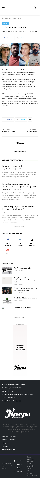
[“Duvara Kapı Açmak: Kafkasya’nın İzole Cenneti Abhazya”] (7, 290)
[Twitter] (14, 468)
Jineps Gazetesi (11, 31)
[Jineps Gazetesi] (3, 31)
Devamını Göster (19, 226)
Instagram (20, 464)
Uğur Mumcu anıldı (31, 131)
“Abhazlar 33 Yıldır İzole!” (22, 308)
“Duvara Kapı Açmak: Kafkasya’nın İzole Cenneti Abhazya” (18, 207)
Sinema (19, 19)
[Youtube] (14, 471)
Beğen (8, 239)
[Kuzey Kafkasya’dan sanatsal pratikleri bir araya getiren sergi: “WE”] (7, 280)
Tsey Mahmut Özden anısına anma (25, 298)
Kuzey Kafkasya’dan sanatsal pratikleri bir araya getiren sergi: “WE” (19, 185)
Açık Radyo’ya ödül (8, 131)
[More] (30, 38)
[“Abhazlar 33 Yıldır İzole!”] (7, 310)
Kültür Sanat (12, 19)
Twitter (19, 468)
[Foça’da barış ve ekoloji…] (7, 270)
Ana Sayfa (5, 19)
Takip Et (20, 239)
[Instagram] (14, 464)
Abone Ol (8, 249)
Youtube (19, 471)
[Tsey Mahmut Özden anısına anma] (7, 300)
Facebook (20, 461)
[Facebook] (14, 461)
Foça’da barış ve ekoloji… (14, 166)
